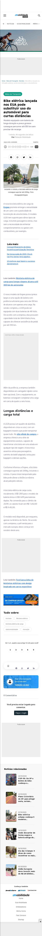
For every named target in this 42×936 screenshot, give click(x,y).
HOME (2, 24)
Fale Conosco (21, 915)
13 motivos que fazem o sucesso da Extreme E (21, 262)
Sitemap (21, 919)
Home (3, 81)
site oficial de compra (26, 434)
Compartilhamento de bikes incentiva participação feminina (20, 248)
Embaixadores (21, 907)
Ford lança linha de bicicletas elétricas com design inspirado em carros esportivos (18, 583)
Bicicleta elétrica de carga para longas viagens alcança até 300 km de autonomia (21, 281)
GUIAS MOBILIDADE (23, 24)
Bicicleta (21, 81)
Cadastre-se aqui (22, 685)
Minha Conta (21, 911)
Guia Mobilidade (21, 902)
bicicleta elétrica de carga (14, 624)
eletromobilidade (12, 629)
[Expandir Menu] (5, 15)
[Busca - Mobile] (37, 15)
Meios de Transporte (12, 81)
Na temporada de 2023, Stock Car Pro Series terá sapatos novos (19, 255)
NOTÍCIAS (10, 24)
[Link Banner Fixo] (21, 599)
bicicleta (8, 618)
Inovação (26, 629)
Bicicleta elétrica (22, 618)
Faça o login (21, 713)
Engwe (7, 207)
